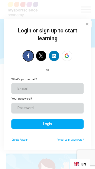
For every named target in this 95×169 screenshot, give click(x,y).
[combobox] (80, 164)
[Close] (86, 23)
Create (20, 139)
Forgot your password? (70, 139)
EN (83, 164)
